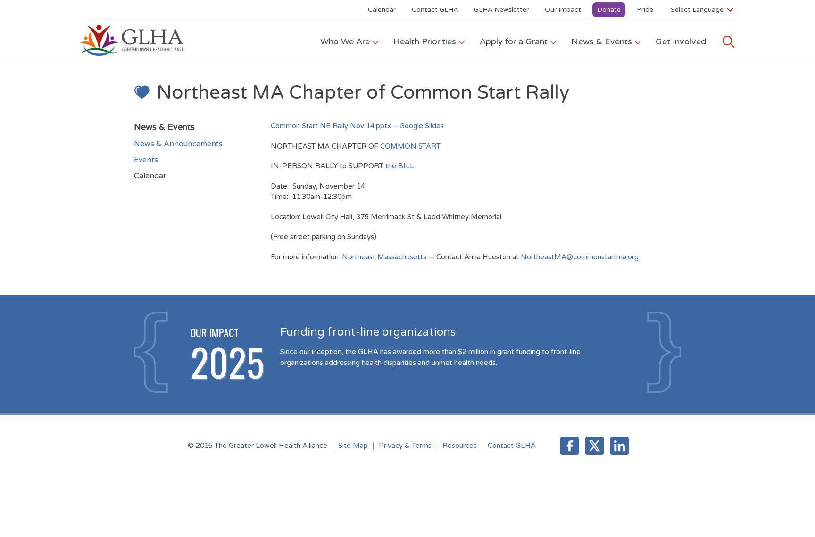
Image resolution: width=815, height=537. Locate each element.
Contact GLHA (435, 10)
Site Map (353, 445)
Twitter (594, 446)
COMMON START (410, 146)
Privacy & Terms (405, 445)
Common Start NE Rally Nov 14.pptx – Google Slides (357, 126)
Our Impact (563, 10)
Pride (645, 10)
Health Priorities (424, 41)
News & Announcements (178, 144)
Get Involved (681, 41)
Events (146, 160)
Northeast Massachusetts (384, 257)
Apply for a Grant (514, 41)
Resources (459, 445)
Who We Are (345, 41)
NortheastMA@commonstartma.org (580, 257)
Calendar (382, 10)
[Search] (728, 42)
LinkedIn (619, 446)
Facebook (569, 446)
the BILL (399, 166)
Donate (609, 10)
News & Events (601, 41)
